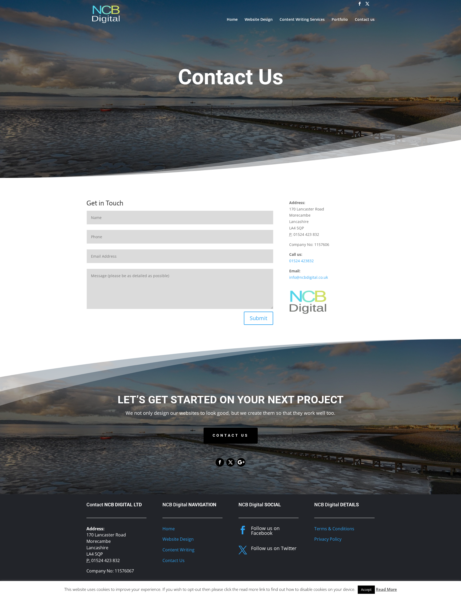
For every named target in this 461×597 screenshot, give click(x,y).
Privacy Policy (327, 539)
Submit (258, 318)
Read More (386, 589)
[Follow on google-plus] (241, 462)
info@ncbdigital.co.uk (308, 277)
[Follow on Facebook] (220, 462)
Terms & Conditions (334, 529)
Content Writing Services (302, 20)
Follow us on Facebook (265, 530)
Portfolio (340, 20)
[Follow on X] (230, 462)
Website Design (259, 20)
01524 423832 (301, 260)
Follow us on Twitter (273, 548)
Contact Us (231, 435)
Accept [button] (366, 589)
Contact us (365, 20)
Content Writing (178, 550)
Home (232, 20)
